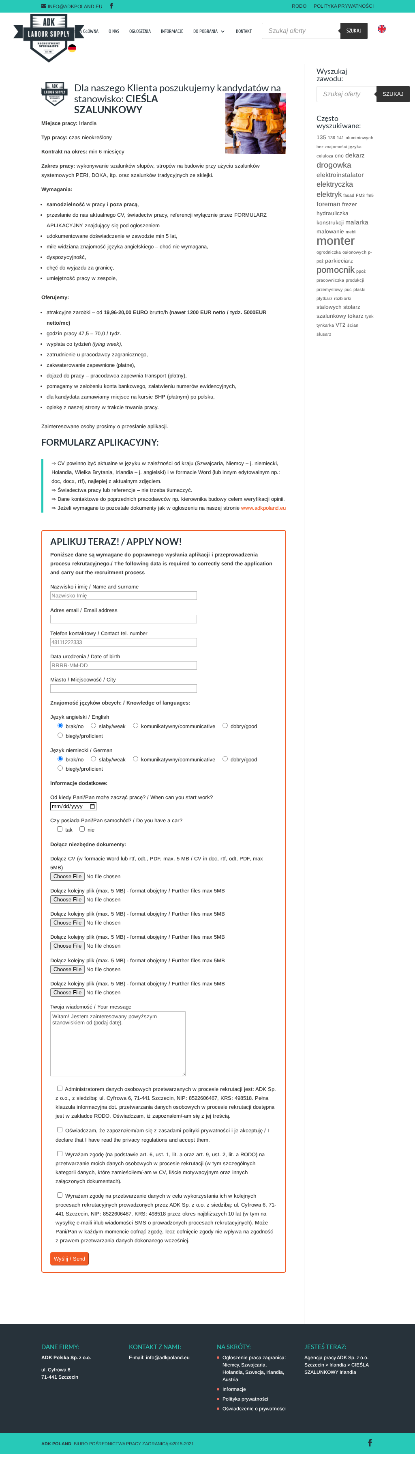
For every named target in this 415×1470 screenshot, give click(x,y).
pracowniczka (330, 280)
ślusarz (324, 334)
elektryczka (335, 184)
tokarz (356, 316)
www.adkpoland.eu (263, 508)
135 (321, 137)
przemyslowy (330, 289)
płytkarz (324, 298)
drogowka (334, 164)
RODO (299, 6)
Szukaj (354, 31)
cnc (339, 156)
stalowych (329, 307)
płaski (359, 289)
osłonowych (354, 252)
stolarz (351, 307)
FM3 (360, 195)
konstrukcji (330, 223)
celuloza (325, 155)
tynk (369, 316)
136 (331, 137)
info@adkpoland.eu (168, 1357)
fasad (348, 195)
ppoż (361, 271)
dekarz (355, 155)
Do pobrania (205, 31)
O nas (114, 31)
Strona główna (83, 31)
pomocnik (336, 270)
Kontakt (244, 31)
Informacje (172, 31)
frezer (349, 204)
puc (348, 289)
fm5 (370, 195)
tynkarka (325, 325)
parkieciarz (339, 261)
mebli (351, 231)
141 (340, 137)
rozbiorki (342, 298)
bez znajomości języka (339, 146)
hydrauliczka (333, 213)
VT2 (341, 325)
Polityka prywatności (344, 6)
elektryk (329, 194)
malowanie (330, 231)
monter (336, 240)
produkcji (355, 280)
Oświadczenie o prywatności (254, 1409)
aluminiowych (359, 137)
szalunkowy (331, 316)
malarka (356, 222)
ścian (352, 325)
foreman (328, 203)
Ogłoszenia (140, 31)
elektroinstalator (340, 174)
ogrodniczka (329, 252)
